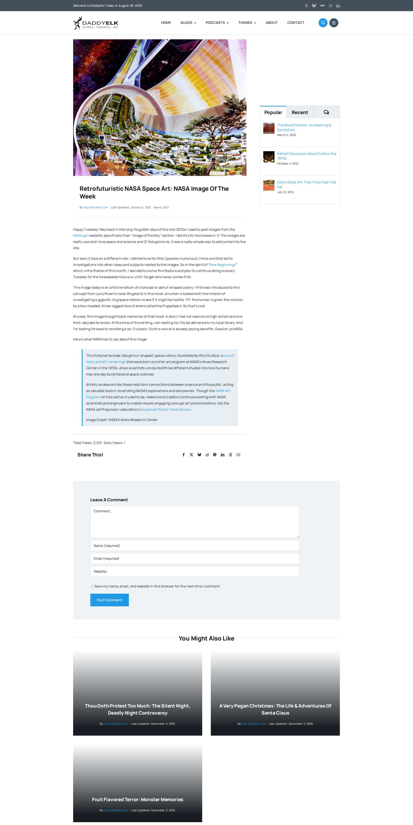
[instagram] (330, 6)
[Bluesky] (199, 455)
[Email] (238, 455)
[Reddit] (207, 455)
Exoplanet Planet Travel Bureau (165, 409)
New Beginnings (223, 264)
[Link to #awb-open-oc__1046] (323, 22)
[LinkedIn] (223, 455)
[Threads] (306, 5)
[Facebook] (184, 455)
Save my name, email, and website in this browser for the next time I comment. (157, 586)
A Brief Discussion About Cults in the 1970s (306, 156)
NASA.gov (81, 235)
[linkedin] (338, 6)
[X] (191, 455)
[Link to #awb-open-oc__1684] (333, 22)
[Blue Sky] (314, 5)
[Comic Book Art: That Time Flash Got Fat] (268, 182)
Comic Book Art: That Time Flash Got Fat (306, 184)
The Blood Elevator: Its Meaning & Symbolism (304, 127)
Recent (300, 112)
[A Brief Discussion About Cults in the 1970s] (268, 154)
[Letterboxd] (322, 5)
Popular (273, 112)
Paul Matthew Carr (96, 207)
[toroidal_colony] (160, 41)
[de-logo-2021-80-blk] (95, 17)
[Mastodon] (215, 455)
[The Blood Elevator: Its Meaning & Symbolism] (268, 125)
